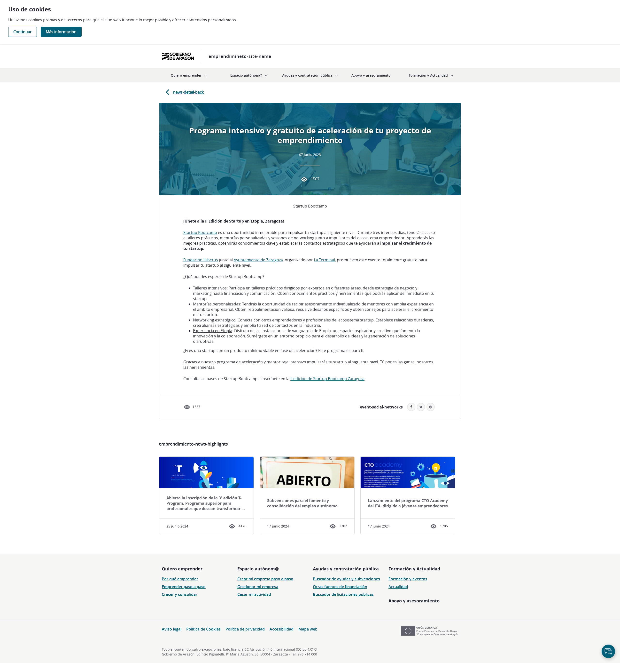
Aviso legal (171, 629)
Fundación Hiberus (200, 260)
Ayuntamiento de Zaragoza (258, 260)
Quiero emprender (182, 568)
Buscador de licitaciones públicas (343, 594)
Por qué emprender (180, 579)
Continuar (22, 31)
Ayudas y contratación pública (346, 568)
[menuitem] (189, 75)
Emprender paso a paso (184, 586)
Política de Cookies (203, 629)
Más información (61, 31)
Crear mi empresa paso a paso (265, 579)
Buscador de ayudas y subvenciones (346, 579)
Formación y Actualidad (414, 568)
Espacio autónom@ (258, 568)
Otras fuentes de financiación (340, 586)
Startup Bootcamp (200, 232)
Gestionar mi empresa (257, 586)
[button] (430, 407)
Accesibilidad (282, 629)
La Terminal (324, 260)
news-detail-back (188, 92)
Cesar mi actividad (254, 594)
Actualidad (398, 586)
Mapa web (308, 629)
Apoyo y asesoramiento (414, 600)
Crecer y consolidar (179, 594)
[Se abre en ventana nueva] (178, 56)
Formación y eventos (407, 579)
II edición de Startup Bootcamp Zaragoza (327, 378)
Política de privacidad (245, 629)
